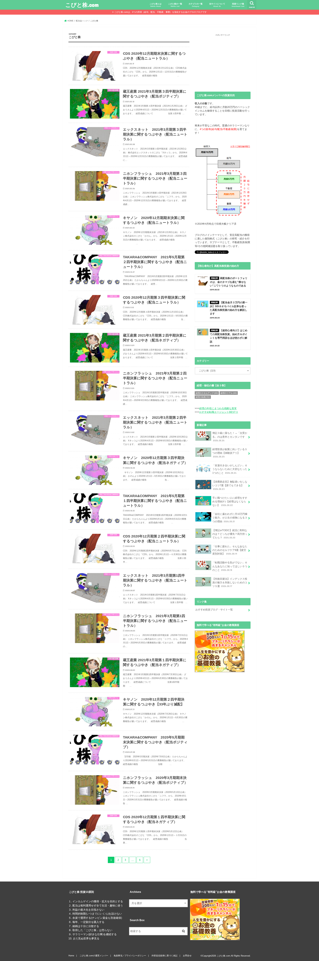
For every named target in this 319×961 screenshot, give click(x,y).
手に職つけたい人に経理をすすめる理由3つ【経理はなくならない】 (229, 502)
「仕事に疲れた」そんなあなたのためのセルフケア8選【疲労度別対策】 (229, 550)
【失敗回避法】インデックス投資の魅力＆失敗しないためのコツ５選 (229, 583)
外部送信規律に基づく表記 (164, 955)
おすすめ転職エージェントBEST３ (218, 412)
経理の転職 (203, 397)
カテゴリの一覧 (196, 5)
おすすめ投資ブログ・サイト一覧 (214, 609)
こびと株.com (82, 4)
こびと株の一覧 (175, 5)
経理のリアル (229, 393)
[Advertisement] (223, 60)
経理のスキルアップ (207, 393)
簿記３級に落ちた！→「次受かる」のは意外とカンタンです (229, 437)
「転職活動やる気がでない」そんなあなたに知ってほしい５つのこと (229, 566)
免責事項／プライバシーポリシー (130, 955)
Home (71, 955)
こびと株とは (155, 5)
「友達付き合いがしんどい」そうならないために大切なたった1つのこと (229, 469)
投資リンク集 (238, 5)
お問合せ (187, 955)
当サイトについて (217, 5)
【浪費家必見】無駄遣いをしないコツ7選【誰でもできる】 (229, 485)
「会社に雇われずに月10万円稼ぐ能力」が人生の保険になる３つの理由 (229, 518)
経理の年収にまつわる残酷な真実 (218, 408)
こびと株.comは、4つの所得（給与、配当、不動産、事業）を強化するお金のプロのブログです (160, 12)
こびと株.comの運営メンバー (94, 955)
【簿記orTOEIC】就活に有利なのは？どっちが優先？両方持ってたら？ (229, 534)
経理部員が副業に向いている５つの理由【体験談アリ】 (229, 453)
